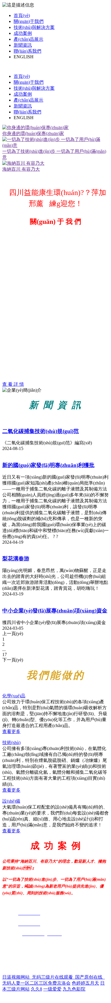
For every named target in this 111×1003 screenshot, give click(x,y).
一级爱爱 (52, 989)
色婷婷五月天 (85, 983)
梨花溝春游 (15, 558)
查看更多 (11, 731)
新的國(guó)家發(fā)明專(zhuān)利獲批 (48, 465)
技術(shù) (11, 742)
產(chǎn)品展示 (28, 39)
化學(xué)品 (13, 695)
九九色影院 (74, 989)
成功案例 (23, 33)
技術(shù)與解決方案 (34, 27)
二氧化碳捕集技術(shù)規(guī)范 (40, 431)
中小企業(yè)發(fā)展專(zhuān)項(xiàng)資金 (54, 611)
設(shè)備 (11, 801)
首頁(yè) (22, 15)
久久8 (36, 989)
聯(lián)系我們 (27, 51)
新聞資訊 (23, 45)
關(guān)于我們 (29, 21)
